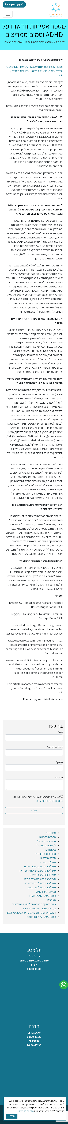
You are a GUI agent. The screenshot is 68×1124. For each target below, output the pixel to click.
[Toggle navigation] (8, 14)
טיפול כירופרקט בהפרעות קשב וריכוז (37, 870)
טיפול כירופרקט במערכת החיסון (40, 879)
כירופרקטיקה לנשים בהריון (42, 896)
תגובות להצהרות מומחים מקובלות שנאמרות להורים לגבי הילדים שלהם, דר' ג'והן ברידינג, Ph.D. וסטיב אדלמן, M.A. (34, 71)
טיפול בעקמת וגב (47, 862)
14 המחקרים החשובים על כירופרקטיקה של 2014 (31, 912)
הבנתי (12, 1116)
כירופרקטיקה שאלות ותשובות (41, 917)
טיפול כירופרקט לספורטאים (42, 887)
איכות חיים (51, 849)
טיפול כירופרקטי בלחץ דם (43, 875)
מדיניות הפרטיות (26, 1111)
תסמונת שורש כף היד (45, 891)
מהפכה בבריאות (47, 837)
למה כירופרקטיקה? (46, 845)
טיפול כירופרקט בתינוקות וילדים (40, 866)
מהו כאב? (51, 833)
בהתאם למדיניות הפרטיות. (49, 801)
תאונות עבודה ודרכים (45, 854)
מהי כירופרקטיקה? (46, 841)
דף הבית (60, 42)
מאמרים (51, 900)
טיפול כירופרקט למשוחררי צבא (40, 883)
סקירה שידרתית (48, 858)
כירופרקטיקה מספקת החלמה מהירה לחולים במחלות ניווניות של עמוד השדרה (34, 906)
